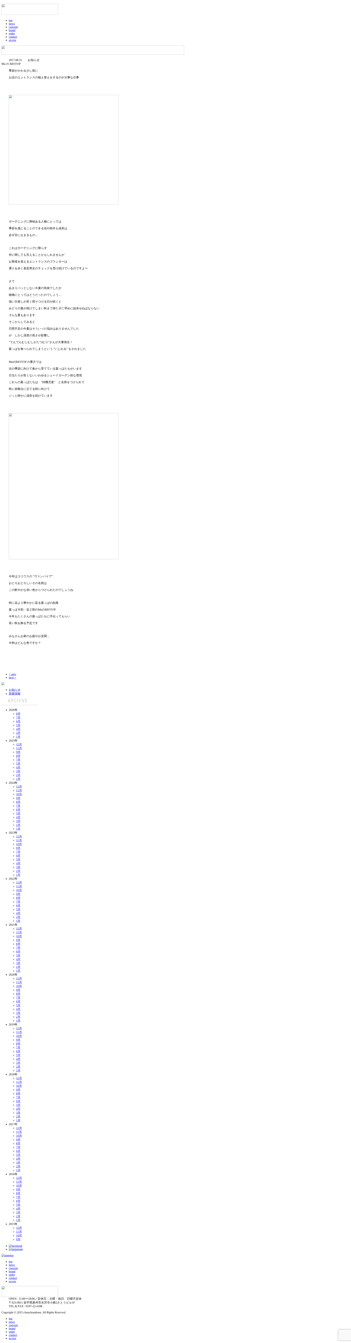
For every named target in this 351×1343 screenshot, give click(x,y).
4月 (18, 729)
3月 (18, 771)
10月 (19, 794)
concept (13, 27)
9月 (18, 752)
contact (13, 36)
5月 (18, 725)
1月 (18, 736)
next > (12, 677)
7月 (18, 717)
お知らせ (14, 689)
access (12, 40)
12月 (19, 744)
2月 (18, 732)
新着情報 (14, 693)
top (10, 20)
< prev (12, 674)
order (12, 33)
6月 (18, 721)
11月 (19, 748)
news (12, 23)
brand (12, 30)
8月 (18, 713)
